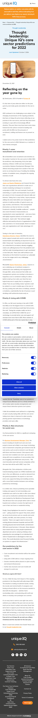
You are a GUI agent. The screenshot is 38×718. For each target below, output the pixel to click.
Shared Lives (10, 680)
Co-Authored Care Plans (27, 667)
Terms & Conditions (27, 697)
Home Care (10, 667)
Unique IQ (27, 98)
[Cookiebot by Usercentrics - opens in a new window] (28, 323)
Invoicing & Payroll (10, 696)
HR (10, 700)
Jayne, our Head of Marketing (12, 183)
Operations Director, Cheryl (11, 236)
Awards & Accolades (27, 679)
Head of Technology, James (18, 264)
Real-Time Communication (10, 702)
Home (4, 22)
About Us (27, 675)
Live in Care (10, 673)
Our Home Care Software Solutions (10, 687)
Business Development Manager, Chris (17, 440)
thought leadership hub (14, 627)
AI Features (27, 666)
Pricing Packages (27, 681)
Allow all (19, 382)
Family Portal (10, 691)
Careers (27, 684)
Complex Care (10, 676)
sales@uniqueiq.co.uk (20, 649)
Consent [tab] (6, 328)
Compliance (10, 698)
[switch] (33, 363)
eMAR (10, 695)
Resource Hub (10, 22)
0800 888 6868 (20, 644)
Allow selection (19, 387)
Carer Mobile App (10, 689)
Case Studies (27, 677)
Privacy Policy (28, 693)
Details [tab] (19, 328)
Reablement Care (10, 678)
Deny (19, 393)
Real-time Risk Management (27, 670)
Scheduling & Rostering (10, 693)
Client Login (27, 703)
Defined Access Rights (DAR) (10, 706)
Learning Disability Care (10, 674)
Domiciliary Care (10, 669)
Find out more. (21, 16)
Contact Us (27, 689)
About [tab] (31, 328)
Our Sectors (10, 666)
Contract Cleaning (10, 682)
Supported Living (10, 671)
